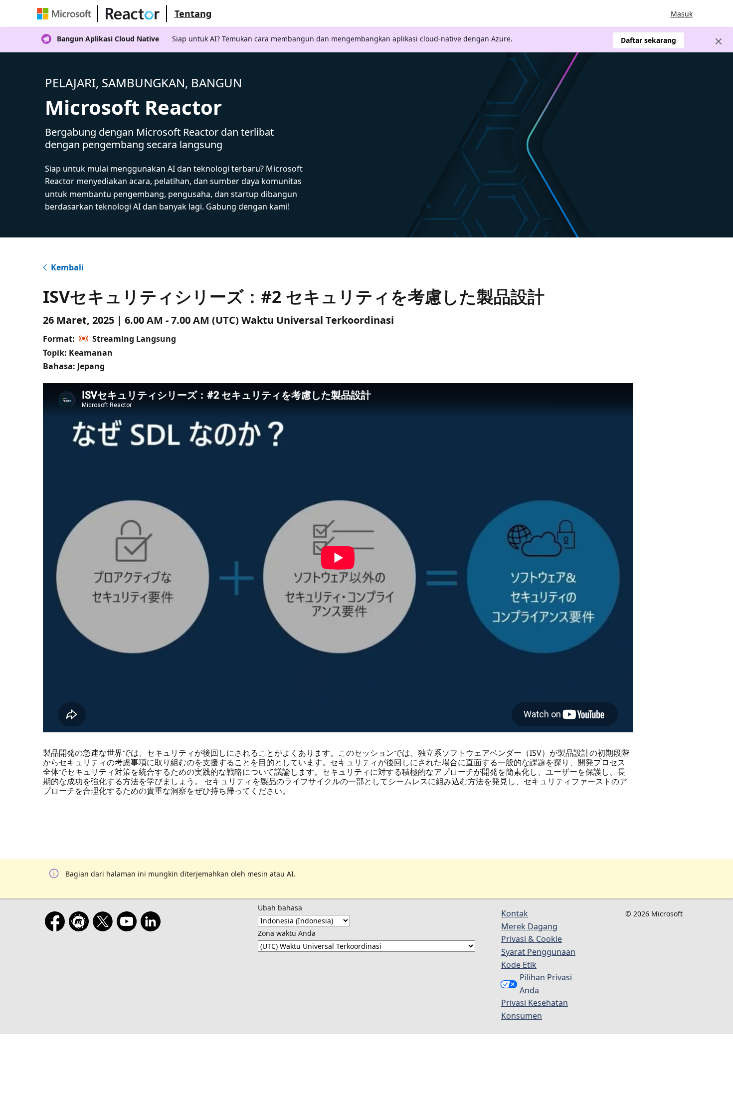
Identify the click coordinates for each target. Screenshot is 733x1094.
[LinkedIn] (153, 923)
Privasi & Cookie (531, 938)
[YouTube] (129, 923)
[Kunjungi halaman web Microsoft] (66, 13)
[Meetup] (81, 923)
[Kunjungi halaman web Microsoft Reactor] (133, 13)
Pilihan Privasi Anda (546, 984)
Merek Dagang (529, 926)
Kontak (514, 913)
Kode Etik (519, 964)
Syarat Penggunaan (538, 951)
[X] (105, 923)
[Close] (719, 41)
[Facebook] (57, 923)
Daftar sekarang (648, 40)
